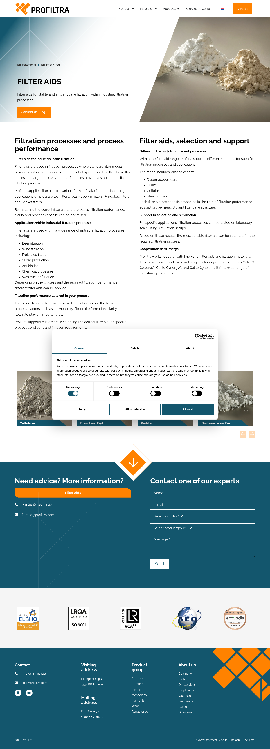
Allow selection (135, 409)
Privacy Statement (206, 740)
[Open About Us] (178, 9)
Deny (82, 409)
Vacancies (185, 695)
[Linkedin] (18, 693)
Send (159, 564)
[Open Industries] (155, 9)
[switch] (114, 393)
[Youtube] (29, 693)
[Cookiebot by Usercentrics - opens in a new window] (197, 336)
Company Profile (185, 676)
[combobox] (202, 516)
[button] (243, 434)
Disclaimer (249, 740)
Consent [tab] (79, 348)
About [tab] (190, 348)
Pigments (138, 700)
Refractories (140, 711)
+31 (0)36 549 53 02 (37, 504)
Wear (135, 706)
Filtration (26, 65)
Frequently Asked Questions (186, 706)
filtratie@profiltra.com (38, 515)
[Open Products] (132, 9)
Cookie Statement (230, 740)
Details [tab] (135, 348)
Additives (138, 678)
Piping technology (139, 692)
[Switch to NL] (222, 8)
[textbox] (202, 516)
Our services (187, 684)
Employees (186, 690)
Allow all (187, 409)
